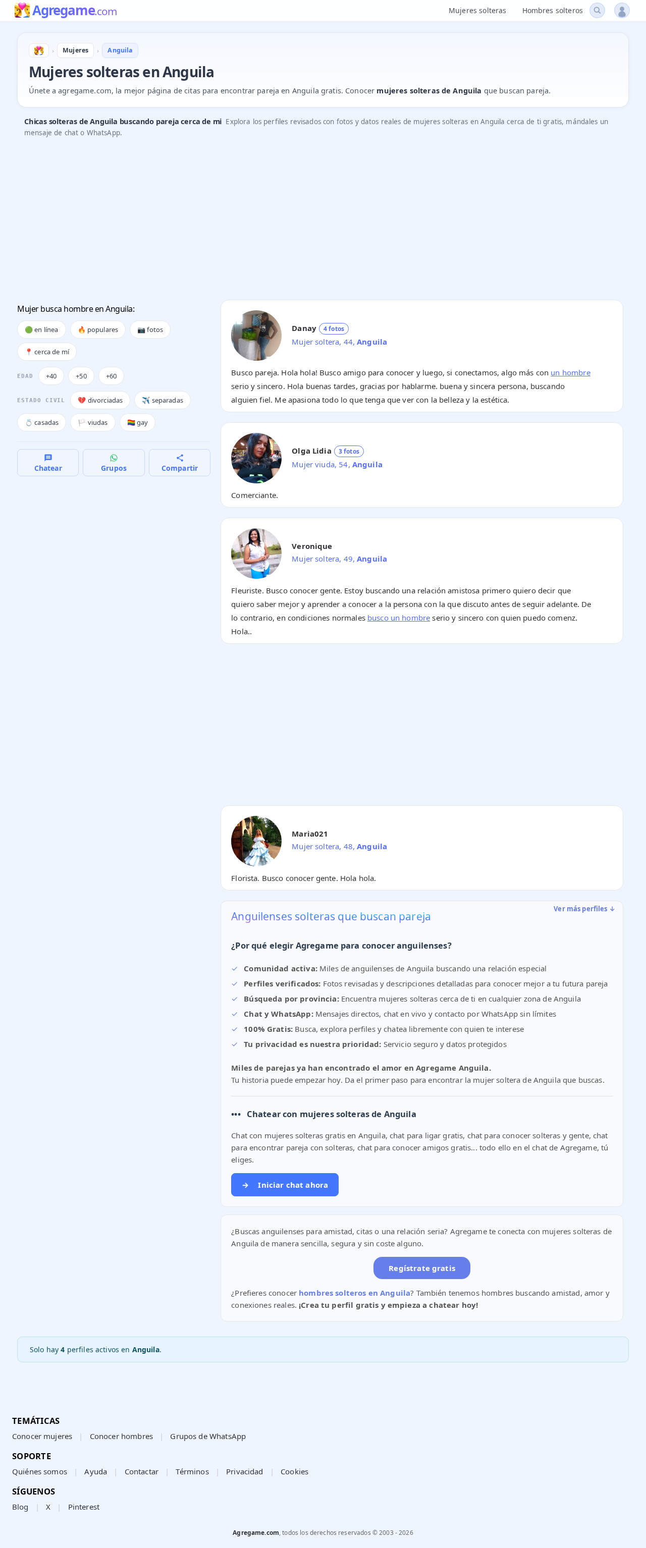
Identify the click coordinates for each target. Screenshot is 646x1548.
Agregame (74, 11)
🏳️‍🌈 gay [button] (137, 422)
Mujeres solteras (477, 10)
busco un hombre (398, 618)
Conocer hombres (121, 1436)
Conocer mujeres (42, 1436)
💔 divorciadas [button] (100, 400)
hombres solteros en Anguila (354, 1293)
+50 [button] (81, 375)
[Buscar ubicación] (597, 10)
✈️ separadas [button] (162, 400)
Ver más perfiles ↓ (584, 908)
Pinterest (83, 1507)
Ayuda (95, 1471)
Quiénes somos (39, 1471)
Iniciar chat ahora (285, 1185)
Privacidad (244, 1471)
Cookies (294, 1471)
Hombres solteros (552, 10)
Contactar (141, 1471)
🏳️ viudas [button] (92, 422)
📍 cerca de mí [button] (47, 351)
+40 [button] (51, 375)
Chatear (48, 468)
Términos (192, 1471)
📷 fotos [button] (150, 329)
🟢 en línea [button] (42, 329)
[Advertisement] (320, 221)
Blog (20, 1507)
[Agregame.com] (39, 50)
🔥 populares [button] (98, 329)
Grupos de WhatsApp (208, 1436)
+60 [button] (111, 375)
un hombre (570, 372)
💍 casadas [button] (42, 422)
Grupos (114, 468)
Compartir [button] (180, 468)
